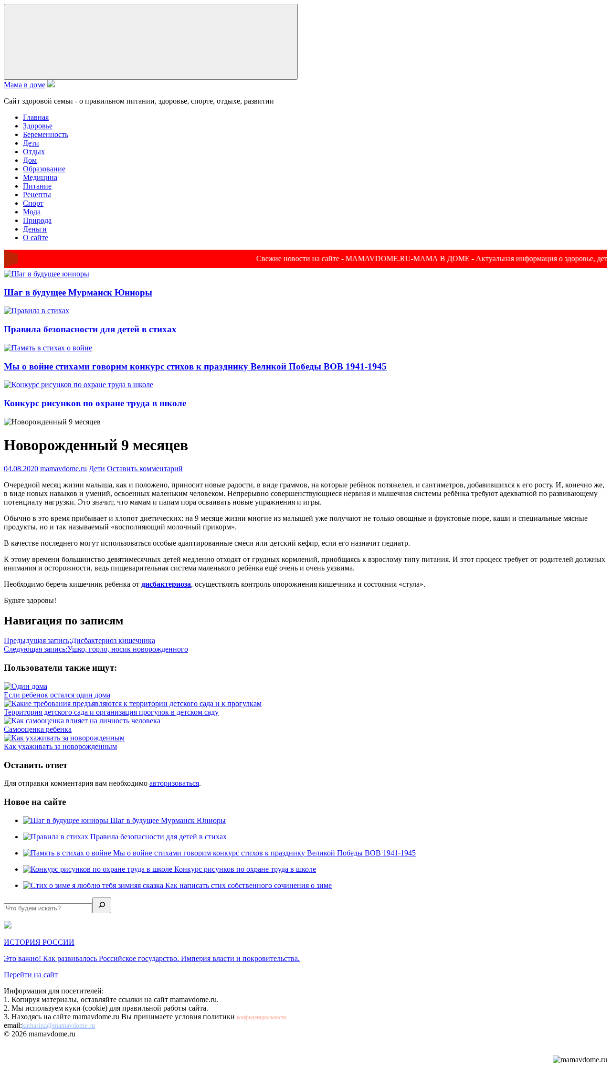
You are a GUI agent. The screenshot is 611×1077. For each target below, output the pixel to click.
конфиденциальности (261, 1017)
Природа (37, 220)
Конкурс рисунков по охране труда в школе (95, 403)
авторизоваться (174, 783)
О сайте (35, 237)
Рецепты (37, 194)
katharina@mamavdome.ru (58, 1025)
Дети (31, 143)
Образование (44, 169)
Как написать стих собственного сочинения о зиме (248, 885)
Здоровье (38, 126)
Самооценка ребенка (38, 729)
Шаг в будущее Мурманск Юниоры (78, 292)
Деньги (35, 229)
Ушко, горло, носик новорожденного (96, 649)
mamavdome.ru (63, 469)
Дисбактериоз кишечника (79, 640)
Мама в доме (24, 85)
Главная (36, 117)
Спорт (33, 203)
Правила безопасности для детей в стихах (90, 329)
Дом (30, 160)
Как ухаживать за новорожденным (60, 746)
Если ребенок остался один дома (57, 695)
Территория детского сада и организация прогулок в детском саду (111, 712)
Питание (37, 186)
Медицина (40, 177)
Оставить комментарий (145, 469)
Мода (32, 212)
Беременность (45, 134)
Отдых (34, 152)
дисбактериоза (166, 584)
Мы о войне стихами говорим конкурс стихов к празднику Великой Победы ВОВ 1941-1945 (195, 366)
